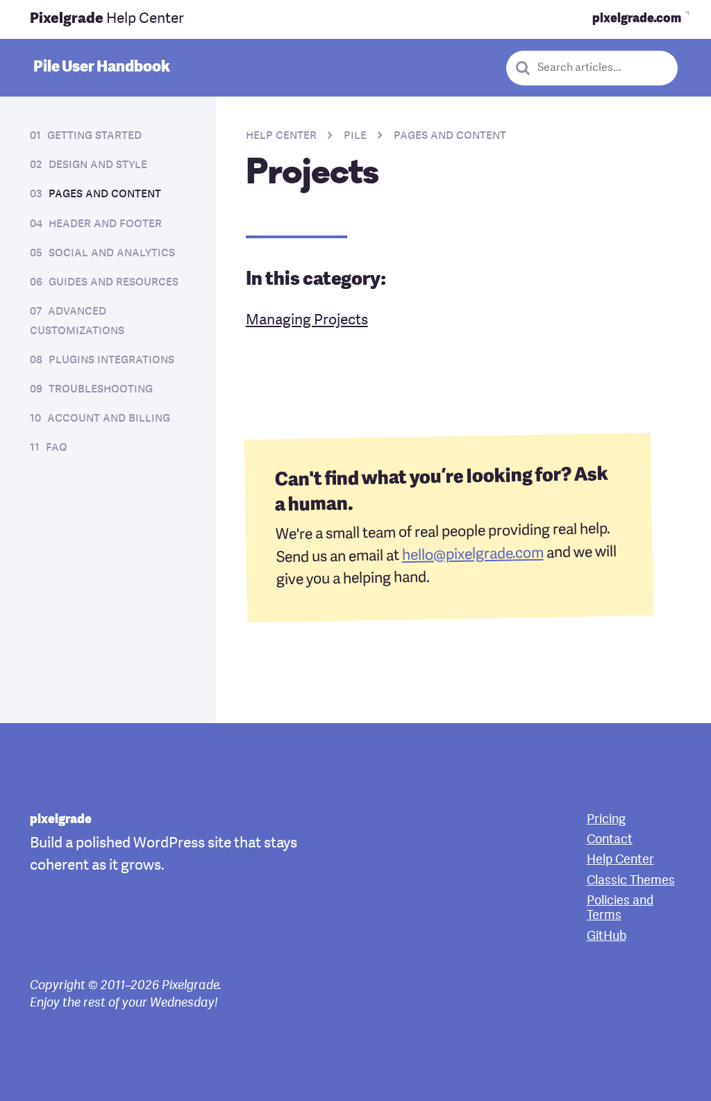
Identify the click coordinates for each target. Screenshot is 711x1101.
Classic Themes (631, 881)
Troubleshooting (101, 389)
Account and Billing (108, 418)
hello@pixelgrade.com (472, 555)
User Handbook (101, 67)
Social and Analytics (112, 253)
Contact (610, 840)
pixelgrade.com (636, 19)
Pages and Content (105, 194)
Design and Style (98, 165)
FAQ (56, 447)
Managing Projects (307, 320)
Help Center (107, 19)
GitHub (606, 937)
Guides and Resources (113, 282)
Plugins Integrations (111, 360)
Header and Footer (105, 224)
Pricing (606, 820)
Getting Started (94, 135)
